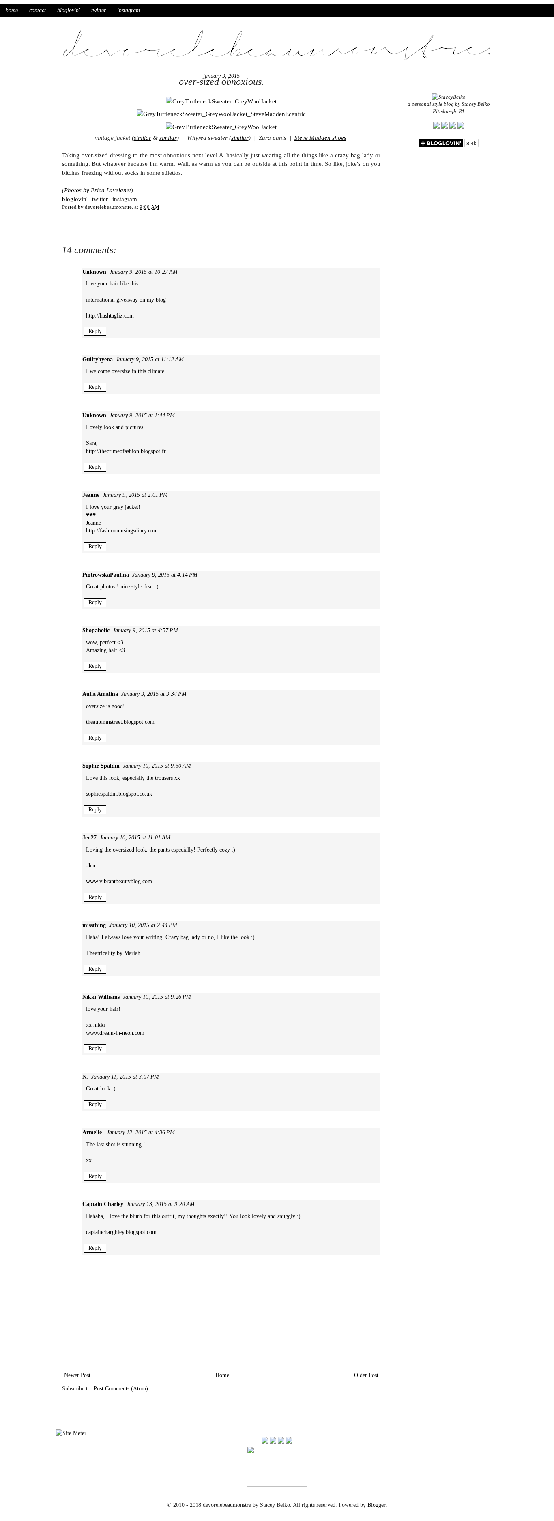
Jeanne (90, 495)
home (12, 10)
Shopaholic (96, 630)
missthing (94, 925)
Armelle (92, 1132)
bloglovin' (68, 10)
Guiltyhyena (97, 359)
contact (37, 10)
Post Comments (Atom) (121, 1389)
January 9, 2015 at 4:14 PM (165, 575)
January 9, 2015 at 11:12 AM (150, 359)
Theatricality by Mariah (113, 953)
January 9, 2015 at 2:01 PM (135, 495)
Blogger (376, 1505)
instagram (128, 10)
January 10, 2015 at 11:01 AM (135, 838)
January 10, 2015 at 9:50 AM (157, 766)
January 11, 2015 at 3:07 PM (125, 1077)
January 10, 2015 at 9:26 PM (157, 997)
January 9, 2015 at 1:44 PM (142, 415)
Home (222, 1375)
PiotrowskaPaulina (105, 575)
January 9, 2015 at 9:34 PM (154, 694)
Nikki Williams (101, 997)
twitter (98, 10)
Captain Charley (102, 1204)
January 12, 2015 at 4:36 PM (141, 1132)
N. (85, 1077)
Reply (95, 331)
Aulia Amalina (100, 694)
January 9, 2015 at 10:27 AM (144, 272)
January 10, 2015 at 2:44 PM (143, 925)
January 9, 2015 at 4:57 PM (145, 630)
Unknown (94, 272)
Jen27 (89, 838)
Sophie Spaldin (101, 766)
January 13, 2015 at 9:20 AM (161, 1204)
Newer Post (77, 1375)
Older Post (366, 1375)
